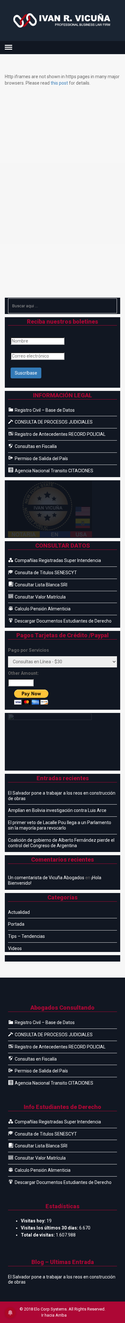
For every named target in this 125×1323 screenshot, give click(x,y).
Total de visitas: (38, 1234)
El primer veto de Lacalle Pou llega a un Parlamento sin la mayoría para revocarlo (59, 825)
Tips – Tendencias (26, 936)
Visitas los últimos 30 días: (50, 1227)
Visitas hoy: (33, 1220)
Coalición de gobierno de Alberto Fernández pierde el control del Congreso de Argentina (61, 843)
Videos (15, 948)
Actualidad (19, 912)
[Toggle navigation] (8, 47)
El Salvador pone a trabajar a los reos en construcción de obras (61, 795)
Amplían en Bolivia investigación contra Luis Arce (57, 810)
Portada (16, 924)
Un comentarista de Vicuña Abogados (46, 877)
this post (59, 83)
